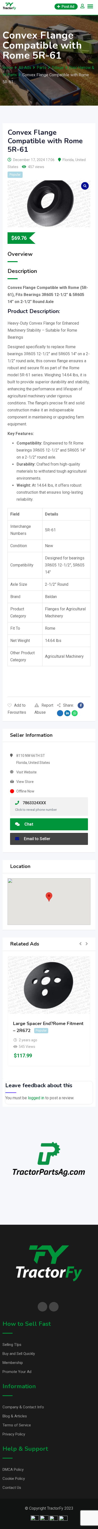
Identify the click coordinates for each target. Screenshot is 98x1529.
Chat (28, 824)
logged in (36, 1098)
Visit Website (26, 772)
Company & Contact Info (23, 1407)
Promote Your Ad (17, 1371)
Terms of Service (17, 1425)
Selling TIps (12, 1344)
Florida (68, 160)
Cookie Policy (14, 1478)
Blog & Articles (15, 1416)
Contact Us (12, 1487)
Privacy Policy (14, 1434)
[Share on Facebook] (81, 705)
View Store (25, 782)
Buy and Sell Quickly (19, 1353)
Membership (13, 1362)
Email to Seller (36, 838)
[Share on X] (60, 713)
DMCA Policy (13, 1469)
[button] (49, 897)
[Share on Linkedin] (67, 713)
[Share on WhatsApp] (75, 713)
